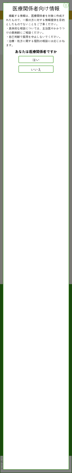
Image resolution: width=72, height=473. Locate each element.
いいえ (36, 69)
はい (36, 59)
